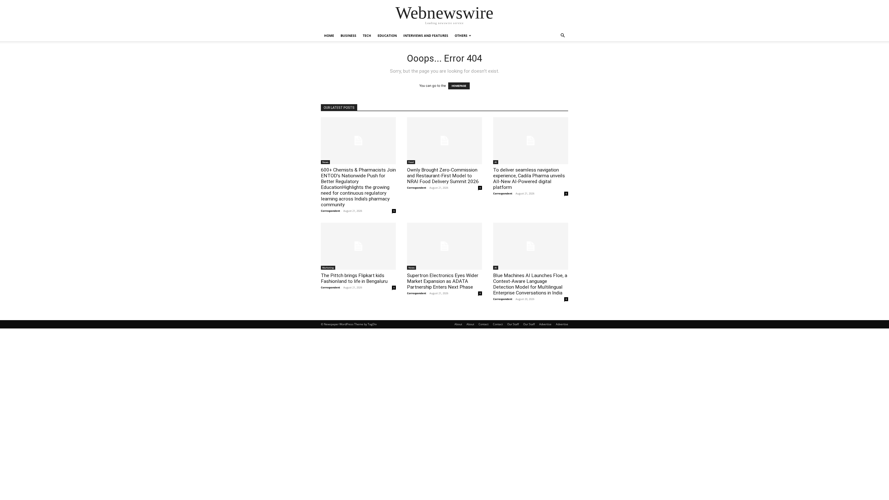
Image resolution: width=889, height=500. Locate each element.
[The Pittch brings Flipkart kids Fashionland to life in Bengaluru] (358, 246)
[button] (562, 36)
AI (496, 162)
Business (348, 35)
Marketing (328, 267)
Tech (367, 35)
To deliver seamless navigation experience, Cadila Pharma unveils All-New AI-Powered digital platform (529, 178)
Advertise (545, 324)
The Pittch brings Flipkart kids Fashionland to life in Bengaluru (354, 278)
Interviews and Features (425, 35)
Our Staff (513, 324)
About (458, 324)
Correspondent (330, 210)
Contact (483, 324)
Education (387, 35)
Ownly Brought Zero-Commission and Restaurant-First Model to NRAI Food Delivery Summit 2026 (443, 175)
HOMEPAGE (459, 86)
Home (329, 35)
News (325, 162)
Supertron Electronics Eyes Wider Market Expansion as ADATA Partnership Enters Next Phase (442, 281)
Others (461, 35)
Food (411, 162)
